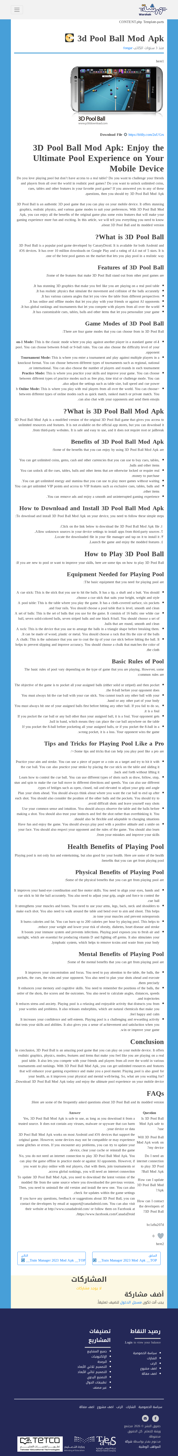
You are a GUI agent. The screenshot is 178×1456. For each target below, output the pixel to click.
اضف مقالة (149, 1374)
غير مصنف (100, 1388)
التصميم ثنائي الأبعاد (92, 1372)
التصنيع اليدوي (97, 1377)
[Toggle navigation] (17, 9)
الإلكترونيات (99, 1357)
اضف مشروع (148, 1368)
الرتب (153, 1363)
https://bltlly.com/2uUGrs (146, 134)
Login (129, 1342)
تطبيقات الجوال (96, 1382)
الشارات (152, 1358)
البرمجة (102, 1362)
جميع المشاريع (97, 1351)
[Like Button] (160, 1236)
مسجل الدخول (131, 1302)
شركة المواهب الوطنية (143, 1444)
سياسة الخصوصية (145, 1353)
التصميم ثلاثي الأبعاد (92, 1367)
